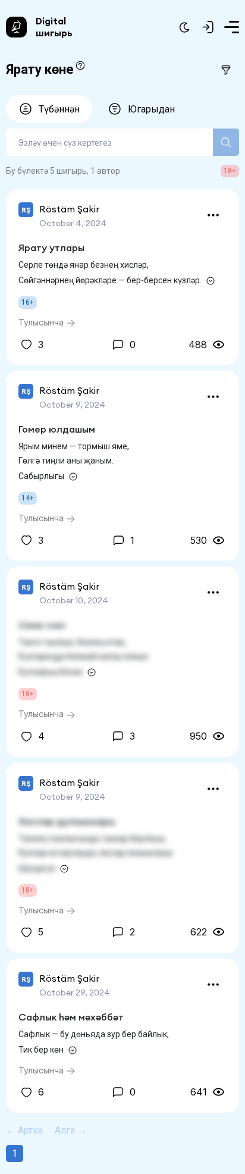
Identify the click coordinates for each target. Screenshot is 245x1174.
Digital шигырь (54, 27)
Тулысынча (42, 322)
